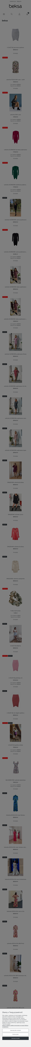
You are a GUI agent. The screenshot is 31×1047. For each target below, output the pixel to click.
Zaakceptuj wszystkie (15, 1038)
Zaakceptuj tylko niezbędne (15, 1030)
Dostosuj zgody (15, 1034)
